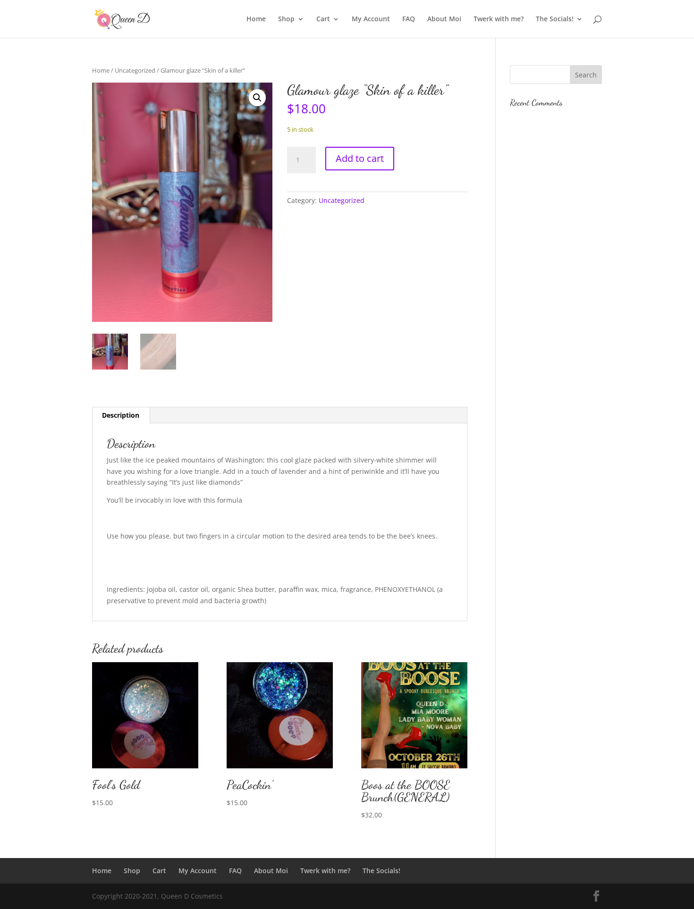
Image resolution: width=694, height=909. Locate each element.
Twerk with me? (499, 19)
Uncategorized (135, 70)
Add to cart (360, 158)
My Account (371, 19)
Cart (323, 19)
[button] (257, 97)
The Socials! (555, 19)
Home (256, 19)
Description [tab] (120, 415)
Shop (286, 19)
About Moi (444, 19)
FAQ (408, 19)
